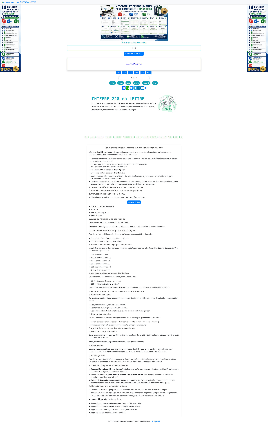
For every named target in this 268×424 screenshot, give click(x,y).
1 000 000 (118, 137)
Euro (118, 73)
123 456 (154, 137)
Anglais (120, 83)
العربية (128, 83)
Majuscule (146, 83)
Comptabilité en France (131, 406)
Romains (136, 83)
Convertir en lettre (133, 54)
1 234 (138, 137)
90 (170, 137)
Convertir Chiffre (134, 202)
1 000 (92, 137)
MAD (149, 73)
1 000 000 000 (128, 137)
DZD (130, 73)
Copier (134, 78)
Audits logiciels (119, 412)
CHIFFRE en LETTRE (27, 2)
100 (86, 137)
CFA (142, 73)
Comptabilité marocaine (131, 403)
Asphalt (112, 83)
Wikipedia (156, 421)
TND (136, 73)
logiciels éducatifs (130, 409)
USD (124, 73)
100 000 (108, 137)
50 (181, 137)
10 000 (100, 137)
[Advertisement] (134, 122)
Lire (155, 83)
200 (176, 137)
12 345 (146, 137)
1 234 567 (163, 137)
